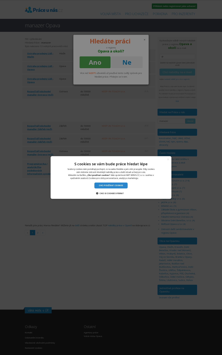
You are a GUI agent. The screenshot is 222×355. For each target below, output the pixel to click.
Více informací (145, 178)
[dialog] (111, 177)
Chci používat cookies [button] (111, 185)
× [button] (168, 159)
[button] (111, 193)
